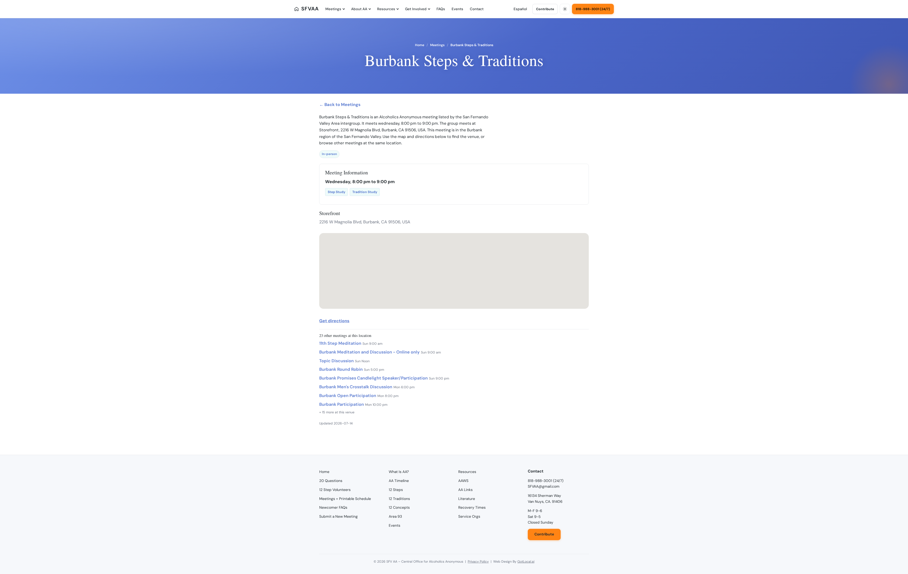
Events (457, 9)
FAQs (441, 9)
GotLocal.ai (525, 561)
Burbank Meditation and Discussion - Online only (369, 352)
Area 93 (395, 516)
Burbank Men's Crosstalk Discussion (355, 387)
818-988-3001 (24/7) (593, 9)
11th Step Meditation (340, 343)
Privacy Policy (478, 561)
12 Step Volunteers (335, 489)
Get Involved (416, 9)
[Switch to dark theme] (565, 9)
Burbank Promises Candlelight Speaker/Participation (373, 378)
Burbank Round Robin (341, 369)
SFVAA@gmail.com (543, 486)
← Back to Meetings (340, 104)
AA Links (465, 489)
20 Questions (330, 480)
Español (520, 9)
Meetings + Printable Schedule (345, 498)
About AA (359, 9)
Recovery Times (472, 507)
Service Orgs (469, 516)
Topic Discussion (336, 361)
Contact (477, 9)
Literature (466, 498)
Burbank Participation (341, 404)
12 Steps (396, 489)
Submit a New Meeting (338, 516)
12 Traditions (399, 498)
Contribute (545, 9)
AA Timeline (399, 480)
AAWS (463, 480)
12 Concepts (399, 507)
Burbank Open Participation (347, 395)
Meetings (333, 9)
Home (419, 45)
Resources (386, 9)
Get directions (334, 321)
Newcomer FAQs (333, 507)
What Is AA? (399, 471)
